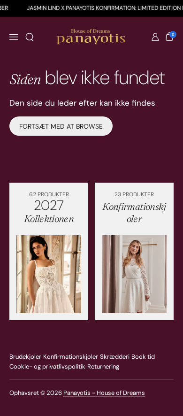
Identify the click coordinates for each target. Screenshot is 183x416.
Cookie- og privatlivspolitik (47, 366)
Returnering (103, 366)
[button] (29, 37)
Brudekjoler (25, 357)
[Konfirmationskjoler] (134, 274)
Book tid (143, 357)
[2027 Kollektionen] (48, 274)
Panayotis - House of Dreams (104, 393)
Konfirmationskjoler (70, 357)
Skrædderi (115, 357)
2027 (49, 210)
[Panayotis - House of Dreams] (92, 37)
